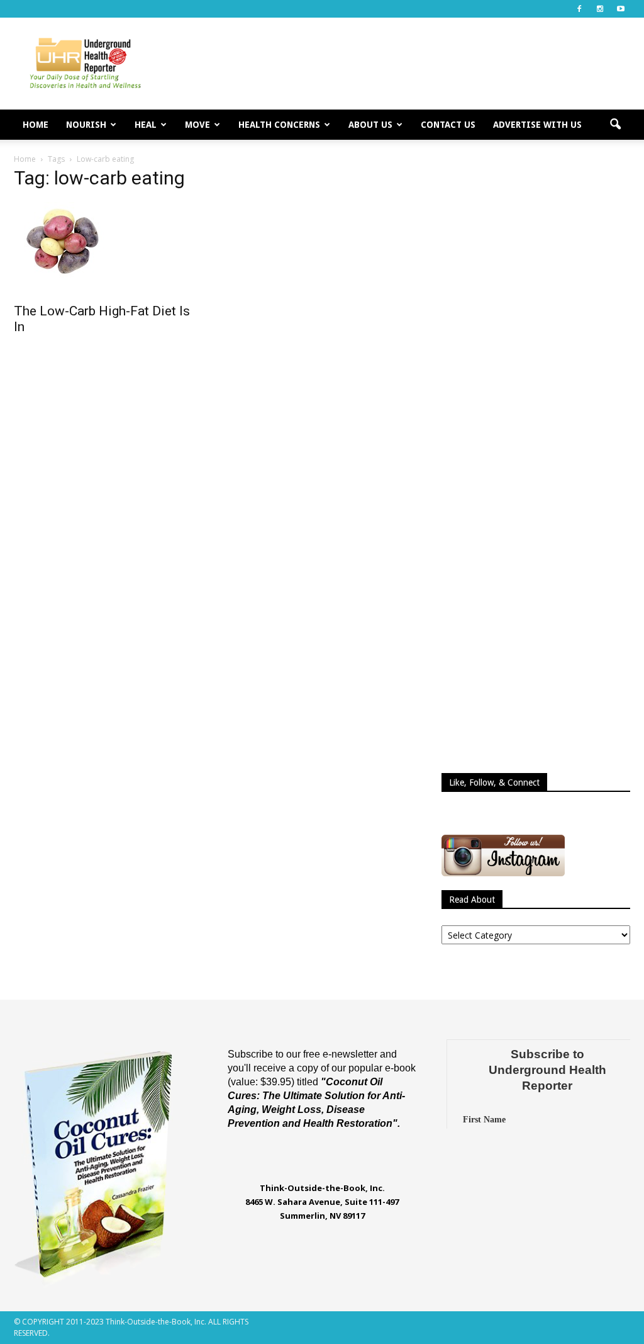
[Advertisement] (401, 63)
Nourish (86, 125)
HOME (35, 125)
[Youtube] (620, 8)
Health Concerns (279, 125)
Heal (146, 125)
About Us (370, 125)
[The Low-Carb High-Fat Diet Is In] (108, 241)
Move (197, 125)
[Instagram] (600, 8)
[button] (615, 125)
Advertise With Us (537, 125)
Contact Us (448, 125)
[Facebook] (579, 8)
